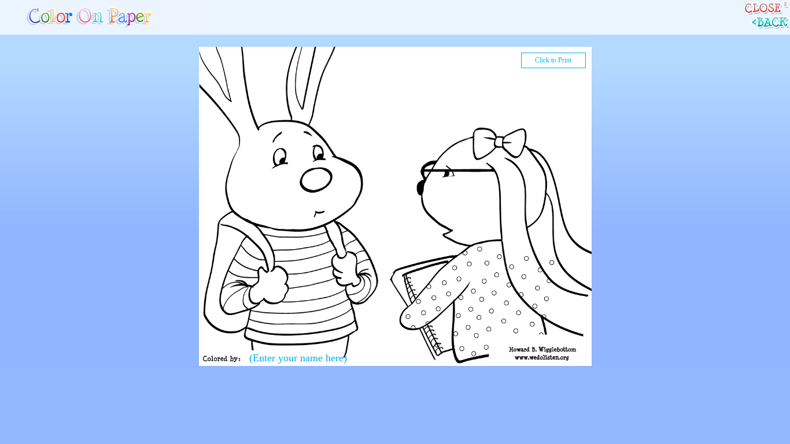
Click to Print (553, 60)
